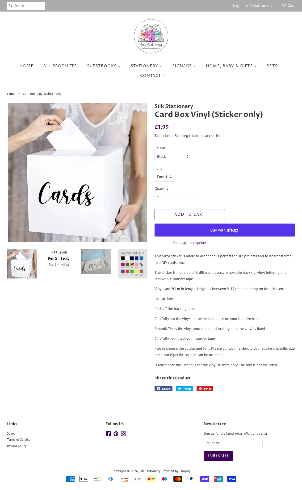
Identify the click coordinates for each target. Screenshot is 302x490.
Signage (182, 66)
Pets (272, 66)
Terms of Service (18, 439)
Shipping (181, 135)
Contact (151, 75)
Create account (262, 6)
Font (158, 168)
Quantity (161, 188)
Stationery (145, 66)
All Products (60, 66)
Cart (291, 6)
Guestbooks (102, 66)
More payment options (189, 242)
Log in (238, 6)
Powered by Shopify (176, 471)
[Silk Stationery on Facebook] (108, 434)
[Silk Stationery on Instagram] (123, 434)
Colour (160, 147)
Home (27, 66)
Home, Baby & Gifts (230, 66)
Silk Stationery (149, 471)
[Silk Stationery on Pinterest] (115, 434)
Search (12, 433)
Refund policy (17, 446)
